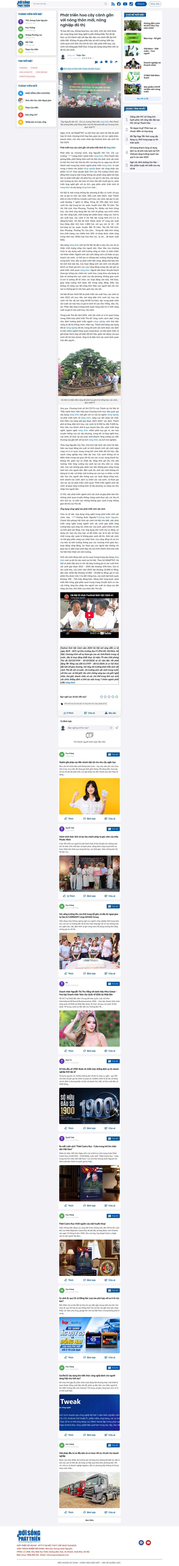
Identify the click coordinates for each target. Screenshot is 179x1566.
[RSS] (113, 4)
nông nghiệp (89, 169)
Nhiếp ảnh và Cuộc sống (35, 122)
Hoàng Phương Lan (33, 35)
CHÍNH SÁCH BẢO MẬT (90, 1563)
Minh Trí (69, 1060)
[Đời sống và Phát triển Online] (23, 4)
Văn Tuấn (29, 42)
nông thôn (104, 122)
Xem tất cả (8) (142, 99)
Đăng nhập (155, 4)
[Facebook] (119, 4)
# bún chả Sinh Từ (25, 72)
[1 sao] (101, 697)
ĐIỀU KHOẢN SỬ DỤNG (68, 1563)
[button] (110, 818)
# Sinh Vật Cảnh (41, 72)
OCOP (69, 172)
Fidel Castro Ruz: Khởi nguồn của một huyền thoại (82, 1224)
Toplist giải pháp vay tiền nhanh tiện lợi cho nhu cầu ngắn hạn (87, 762)
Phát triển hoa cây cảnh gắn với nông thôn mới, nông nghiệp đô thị (85, 703)
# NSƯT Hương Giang (27, 76)
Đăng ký (141, 4)
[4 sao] (112, 697)
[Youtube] (125, 4)
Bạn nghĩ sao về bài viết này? (73, 697)
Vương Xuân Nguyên (108, 517)
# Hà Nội (34, 68)
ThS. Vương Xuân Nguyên (36, 20)
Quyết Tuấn (70, 828)
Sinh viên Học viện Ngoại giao (38, 100)
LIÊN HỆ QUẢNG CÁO (111, 1563)
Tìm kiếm (105, 3)
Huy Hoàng (70, 753)
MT (67, 983)
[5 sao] (116, 697)
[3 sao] (109, 697)
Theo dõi (113, 754)
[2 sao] (105, 697)
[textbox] (88, 727)
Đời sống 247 (31, 115)
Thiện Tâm (80, 55)
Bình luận (67, 721)
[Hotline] (131, 4)
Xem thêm (89, 1520)
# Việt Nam (23, 68)
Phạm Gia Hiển (31, 50)
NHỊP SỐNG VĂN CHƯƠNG (37, 93)
